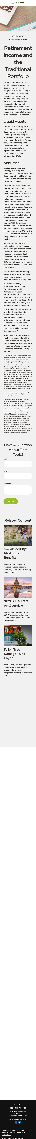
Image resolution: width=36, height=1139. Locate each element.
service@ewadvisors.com (18, 1119)
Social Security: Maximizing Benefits (15, 553)
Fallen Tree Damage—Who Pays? (14, 653)
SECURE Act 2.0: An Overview (16, 603)
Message (7, 483)
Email (6, 471)
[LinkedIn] (19, 1122)
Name (6, 459)
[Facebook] (16, 1122)
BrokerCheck (6, 1135)
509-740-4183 (20, 1108)
